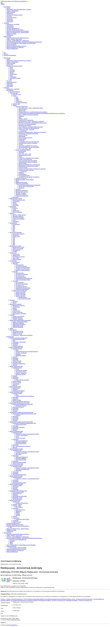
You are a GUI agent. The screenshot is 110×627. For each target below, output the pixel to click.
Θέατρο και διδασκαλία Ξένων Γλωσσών (16, 549)
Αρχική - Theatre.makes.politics (20, 321)
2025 (11, 527)
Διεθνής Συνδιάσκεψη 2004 (16, 449)
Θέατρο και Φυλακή (11, 546)
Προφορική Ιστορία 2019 (19, 339)
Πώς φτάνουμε (19, 507)
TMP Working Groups (18, 325)
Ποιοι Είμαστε (7, 57)
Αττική (11, 67)
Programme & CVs (17, 493)
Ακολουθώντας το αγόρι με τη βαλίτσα (28, 143)
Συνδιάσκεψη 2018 (17, 348)
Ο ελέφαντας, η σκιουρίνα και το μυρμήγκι (29, 158)
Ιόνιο (11, 79)
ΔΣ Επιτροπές (10, 64)
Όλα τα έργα (16, 235)
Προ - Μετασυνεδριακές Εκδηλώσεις (21, 446)
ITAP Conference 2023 (18, 492)
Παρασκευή (18, 511)
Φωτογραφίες (16, 221)
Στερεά (11, 68)
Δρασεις (14, 202)
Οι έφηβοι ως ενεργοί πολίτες (23, 269)
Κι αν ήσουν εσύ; (14, 93)
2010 (14, 231)
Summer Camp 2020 (20, 292)
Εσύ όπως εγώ (13, 252)
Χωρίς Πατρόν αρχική (18, 331)
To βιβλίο (15, 251)
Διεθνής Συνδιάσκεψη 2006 (16, 431)
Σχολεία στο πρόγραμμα (21, 102)
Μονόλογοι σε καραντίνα (22, 190)
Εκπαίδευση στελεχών (21, 178)
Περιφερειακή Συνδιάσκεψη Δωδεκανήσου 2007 (21, 421)
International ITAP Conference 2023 (18, 490)
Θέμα (14, 340)
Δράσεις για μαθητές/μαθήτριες (23, 149)
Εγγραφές (15, 357)
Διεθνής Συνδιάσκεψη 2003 (16, 465)
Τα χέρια (21, 144)
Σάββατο (18, 512)
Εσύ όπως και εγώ (20, 275)
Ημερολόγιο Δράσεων (18, 216)
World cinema (22, 136)
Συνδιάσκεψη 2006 (17, 432)
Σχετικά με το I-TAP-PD (18, 316)
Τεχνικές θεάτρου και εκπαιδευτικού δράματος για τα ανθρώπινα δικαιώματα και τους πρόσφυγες (42, 113)
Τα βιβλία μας (10, 531)
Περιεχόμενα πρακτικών (21, 453)
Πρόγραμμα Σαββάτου (21, 442)
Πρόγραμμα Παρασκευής (22, 440)
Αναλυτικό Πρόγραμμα (18, 407)
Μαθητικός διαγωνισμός (21, 182)
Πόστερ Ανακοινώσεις (18, 463)
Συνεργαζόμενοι (16, 250)
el (2, 2)
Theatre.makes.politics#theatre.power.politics (20, 320)
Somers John (10, 86)
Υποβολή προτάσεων (18, 346)
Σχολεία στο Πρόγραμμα (18, 218)
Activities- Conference (18, 319)
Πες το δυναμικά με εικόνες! (25, 137)
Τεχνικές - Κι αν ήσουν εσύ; (25, 159)
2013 (14, 227)
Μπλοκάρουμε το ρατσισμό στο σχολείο (28, 133)
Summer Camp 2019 (20, 293)
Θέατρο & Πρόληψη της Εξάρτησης (15, 550)
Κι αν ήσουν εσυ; (17, 94)
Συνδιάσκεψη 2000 (17, 485)
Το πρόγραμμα (16, 201)
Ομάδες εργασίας (17, 381)
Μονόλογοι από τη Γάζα (15, 246)
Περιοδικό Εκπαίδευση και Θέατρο (15, 524)
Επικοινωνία (15, 197)
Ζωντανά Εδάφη (22, 174)
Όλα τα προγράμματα (15, 91)
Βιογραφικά (15, 409)
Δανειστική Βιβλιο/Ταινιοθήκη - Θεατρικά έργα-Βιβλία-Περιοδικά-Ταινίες (24, 538)
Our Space (18, 189)
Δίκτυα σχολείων (23, 163)
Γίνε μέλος (9, 80)
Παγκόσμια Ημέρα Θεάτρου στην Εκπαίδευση (18, 526)
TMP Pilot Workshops (18, 327)
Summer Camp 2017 (20, 296)
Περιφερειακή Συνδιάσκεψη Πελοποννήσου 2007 (21, 412)
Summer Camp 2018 (20, 294)
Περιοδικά (12, 541)
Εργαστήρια (15, 343)
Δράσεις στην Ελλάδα (18, 248)
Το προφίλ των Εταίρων (18, 217)
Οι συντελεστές (16, 311)
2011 (14, 229)
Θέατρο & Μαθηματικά (12, 551)
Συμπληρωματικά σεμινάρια (19, 462)
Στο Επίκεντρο (13, 260)
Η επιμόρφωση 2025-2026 (22, 195)
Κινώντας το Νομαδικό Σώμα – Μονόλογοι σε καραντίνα (32, 132)
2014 (14, 225)
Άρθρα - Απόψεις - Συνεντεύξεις (14, 535)
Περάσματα (21, 152)
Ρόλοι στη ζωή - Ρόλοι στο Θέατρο (18, 547)
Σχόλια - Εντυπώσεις (18, 312)
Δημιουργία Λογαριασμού (10, 55)
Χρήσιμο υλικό (16, 103)
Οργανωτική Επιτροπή (21, 405)
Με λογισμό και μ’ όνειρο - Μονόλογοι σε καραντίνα (31, 121)
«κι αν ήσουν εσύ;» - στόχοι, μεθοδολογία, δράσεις (31, 108)
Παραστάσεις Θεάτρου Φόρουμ (23, 288)
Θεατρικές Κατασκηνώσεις (13, 523)
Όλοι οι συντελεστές (20, 438)
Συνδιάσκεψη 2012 (17, 367)
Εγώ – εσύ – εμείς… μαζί (25, 148)
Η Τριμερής (21, 140)
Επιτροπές (18, 415)
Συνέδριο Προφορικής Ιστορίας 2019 (18, 338)
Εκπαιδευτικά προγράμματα (22, 289)
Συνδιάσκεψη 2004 (17, 450)
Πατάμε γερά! (22, 110)
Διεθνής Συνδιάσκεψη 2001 (16, 476)
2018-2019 (15, 271)
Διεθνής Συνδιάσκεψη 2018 (16, 347)
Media (17, 98)
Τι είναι (14, 209)
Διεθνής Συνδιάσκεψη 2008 (16, 392)
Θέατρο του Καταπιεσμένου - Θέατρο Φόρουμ (18, 528)
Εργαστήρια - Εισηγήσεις (19, 427)
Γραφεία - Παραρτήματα (12, 62)
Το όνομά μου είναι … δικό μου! (26, 129)
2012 (14, 228)
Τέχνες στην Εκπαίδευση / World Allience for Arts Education (21, 545)
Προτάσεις (18, 354)
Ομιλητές (15, 516)
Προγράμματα (10, 90)
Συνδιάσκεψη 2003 (17, 466)
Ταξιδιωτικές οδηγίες (21, 374)
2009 (14, 244)
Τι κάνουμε (6, 87)
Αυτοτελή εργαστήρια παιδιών (23, 267)
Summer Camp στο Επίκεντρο (20, 290)
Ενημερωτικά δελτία (11, 82)
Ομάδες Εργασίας (11, 63)
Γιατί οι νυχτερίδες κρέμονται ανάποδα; (28, 160)
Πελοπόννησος (13, 74)
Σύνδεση (6, 54)
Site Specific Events (17, 499)
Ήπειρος (12, 72)
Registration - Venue (17, 497)
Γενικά (17, 369)
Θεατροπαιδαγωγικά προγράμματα (24, 278)
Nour (20, 117)
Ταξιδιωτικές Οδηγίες (21, 355)
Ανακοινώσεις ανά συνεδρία (22, 519)
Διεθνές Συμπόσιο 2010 (15, 386)
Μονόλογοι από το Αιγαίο (25, 155)
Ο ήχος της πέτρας (23, 135)
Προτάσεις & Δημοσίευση (22, 503)
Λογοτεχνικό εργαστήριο (18, 233)
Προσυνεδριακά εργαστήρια (22, 380)
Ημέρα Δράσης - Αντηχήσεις (19, 313)
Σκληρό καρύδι (22, 139)
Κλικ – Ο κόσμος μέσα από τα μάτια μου (28, 114)
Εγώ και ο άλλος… (23, 109)
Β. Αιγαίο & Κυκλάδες (15, 78)
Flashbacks (21, 116)
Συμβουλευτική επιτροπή (19, 390)
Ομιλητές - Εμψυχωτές (21, 352)
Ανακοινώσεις (10, 85)
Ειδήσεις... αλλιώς (23, 118)
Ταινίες (11, 543)
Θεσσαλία (12, 71)
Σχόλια (17, 436)
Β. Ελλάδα (12, 70)
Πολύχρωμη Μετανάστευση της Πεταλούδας (29, 164)
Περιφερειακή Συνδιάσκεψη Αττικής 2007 (20, 403)
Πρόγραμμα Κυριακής (21, 443)
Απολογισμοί (19, 101)
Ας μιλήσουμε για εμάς (21, 266)
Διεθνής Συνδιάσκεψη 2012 (16, 366)
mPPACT (12, 213)
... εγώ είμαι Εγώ (23, 131)
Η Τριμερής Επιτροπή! (24, 175)
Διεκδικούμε (10, 83)
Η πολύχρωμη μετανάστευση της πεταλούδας (29, 185)
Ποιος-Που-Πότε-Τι (20, 509)
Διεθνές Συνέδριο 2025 (15, 500)
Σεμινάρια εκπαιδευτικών (22, 106)
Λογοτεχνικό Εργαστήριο (16, 232)
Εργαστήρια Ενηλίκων (21, 277)
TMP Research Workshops (19, 324)
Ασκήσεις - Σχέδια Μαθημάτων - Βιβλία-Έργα (18, 536)
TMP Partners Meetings (18, 323)
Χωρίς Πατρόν (13, 329)
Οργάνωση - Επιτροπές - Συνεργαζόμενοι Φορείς (27, 434)
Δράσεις (14, 105)
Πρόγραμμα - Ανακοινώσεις (19, 342)
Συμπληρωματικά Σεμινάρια (19, 482)
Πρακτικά (15, 488)
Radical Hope (13, 206)
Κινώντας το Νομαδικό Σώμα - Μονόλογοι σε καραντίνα (32, 168)
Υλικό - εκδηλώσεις (17, 212)
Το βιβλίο (15, 204)
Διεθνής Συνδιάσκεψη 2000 (16, 484)
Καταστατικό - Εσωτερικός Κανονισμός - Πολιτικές (19, 60)
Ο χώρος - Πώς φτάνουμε (22, 435)
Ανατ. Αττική (16, 258)
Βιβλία (11, 542)
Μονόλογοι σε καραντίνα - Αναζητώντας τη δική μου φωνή (33, 122)
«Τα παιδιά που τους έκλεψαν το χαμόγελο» (29, 177)
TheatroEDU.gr (13, 625)
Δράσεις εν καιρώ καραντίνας (23, 270)
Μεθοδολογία (16, 210)
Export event (29, 575)
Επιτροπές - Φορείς (17, 504)
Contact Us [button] (3, 622)
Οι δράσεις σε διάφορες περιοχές (14, 66)
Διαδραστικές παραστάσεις (22, 183)
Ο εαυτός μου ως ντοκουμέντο (26, 120)
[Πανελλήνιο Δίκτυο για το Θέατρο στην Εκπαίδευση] (14, 1)
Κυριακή (18, 513)
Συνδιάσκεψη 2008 (17, 393)
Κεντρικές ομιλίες (17, 362)
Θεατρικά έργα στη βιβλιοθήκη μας (18, 539)
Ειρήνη (20, 156)
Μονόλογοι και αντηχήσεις (25, 125)
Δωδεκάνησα (13, 76)
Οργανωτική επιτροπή (21, 371)
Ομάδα (17, 99)
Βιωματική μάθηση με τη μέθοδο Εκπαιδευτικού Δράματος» (33, 112)
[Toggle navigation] (27, 1)
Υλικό (14, 220)
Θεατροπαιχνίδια (20, 265)
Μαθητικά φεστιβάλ (11, 530)
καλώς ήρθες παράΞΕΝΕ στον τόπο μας (28, 145)
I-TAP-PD (12, 315)
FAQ (17, 97)
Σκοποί (8, 59)
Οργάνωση (15, 208)
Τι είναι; (14, 95)
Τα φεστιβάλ (16, 205)
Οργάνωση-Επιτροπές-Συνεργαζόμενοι (25, 396)
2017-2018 (15, 281)
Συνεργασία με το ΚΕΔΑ (19, 256)
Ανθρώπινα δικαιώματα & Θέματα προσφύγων (18, 534)
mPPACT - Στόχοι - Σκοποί (19, 214)
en (1, 2)
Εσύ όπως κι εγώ (20, 285)
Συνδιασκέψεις (10, 336)
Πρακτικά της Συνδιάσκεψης (22, 469)
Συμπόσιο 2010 (16, 388)
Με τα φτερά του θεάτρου (22, 274)
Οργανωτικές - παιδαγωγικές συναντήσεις (22, 335)
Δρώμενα (15, 365)
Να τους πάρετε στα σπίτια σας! (26, 186)
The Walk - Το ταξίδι (21, 193)
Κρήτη (11, 75)
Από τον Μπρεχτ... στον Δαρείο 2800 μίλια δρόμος (31, 126)
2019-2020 (15, 263)
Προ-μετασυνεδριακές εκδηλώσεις (21, 401)
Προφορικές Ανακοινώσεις (19, 363)
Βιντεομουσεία (13, 223)
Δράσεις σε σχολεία (17, 334)
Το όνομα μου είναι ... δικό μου (26, 170)
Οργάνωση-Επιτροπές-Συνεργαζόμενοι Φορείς (27, 351)
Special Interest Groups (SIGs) (20, 496)
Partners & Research (17, 317)
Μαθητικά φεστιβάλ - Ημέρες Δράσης (25, 179)
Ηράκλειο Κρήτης (17, 259)
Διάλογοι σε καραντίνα (21, 194)
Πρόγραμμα (15, 358)
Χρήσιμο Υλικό (7, 532)
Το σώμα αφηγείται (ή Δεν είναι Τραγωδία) (29, 141)
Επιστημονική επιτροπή (21, 370)
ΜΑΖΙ (17, 181)
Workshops (15, 495)
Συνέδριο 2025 (16, 501)
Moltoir (11, 328)
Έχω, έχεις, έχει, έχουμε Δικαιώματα (27, 124)
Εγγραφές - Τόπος (17, 505)
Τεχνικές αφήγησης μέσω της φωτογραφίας (29, 147)
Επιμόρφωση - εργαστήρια (13, 89)
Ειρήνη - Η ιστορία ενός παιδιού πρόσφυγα (29, 128)
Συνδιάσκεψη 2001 (17, 477)
